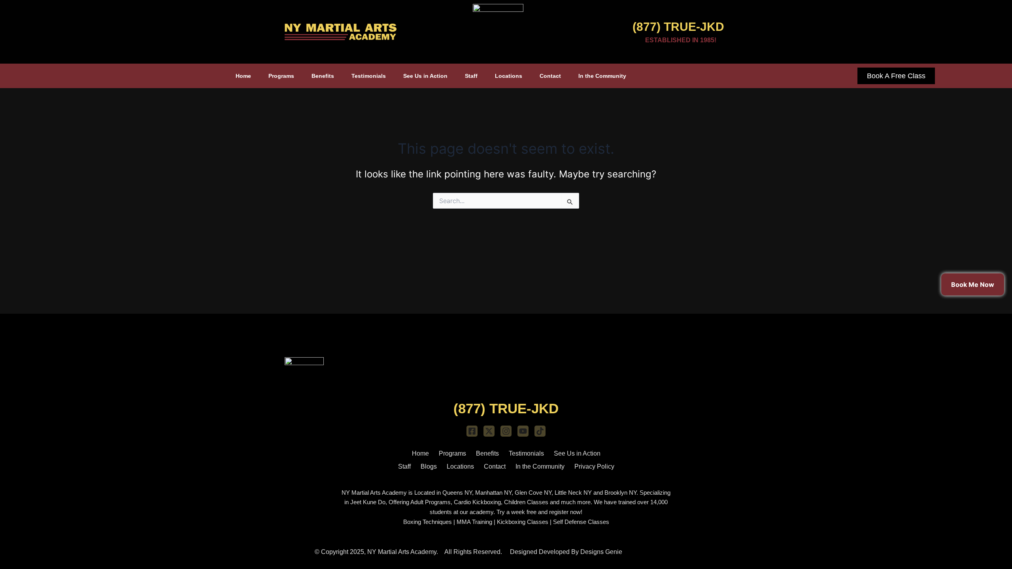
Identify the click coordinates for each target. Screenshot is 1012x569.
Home (243, 76)
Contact (550, 76)
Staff (471, 76)
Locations (508, 76)
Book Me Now (972, 284)
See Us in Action (425, 76)
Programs (281, 76)
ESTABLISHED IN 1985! (680, 40)
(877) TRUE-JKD (678, 26)
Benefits (323, 76)
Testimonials (368, 76)
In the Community (602, 76)
